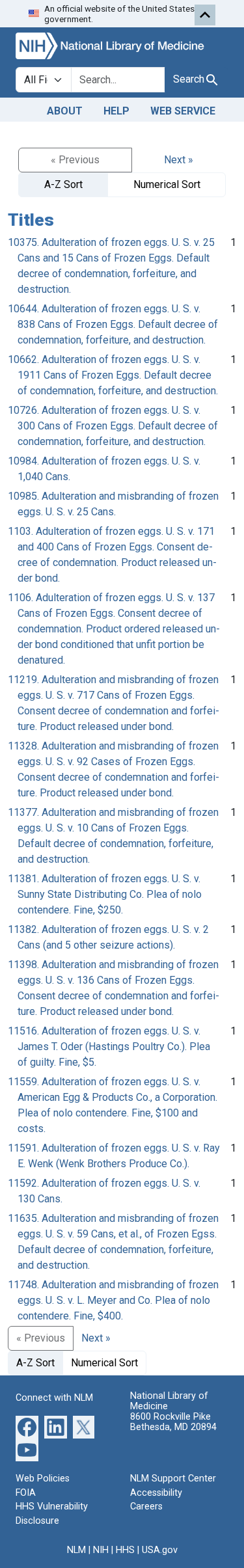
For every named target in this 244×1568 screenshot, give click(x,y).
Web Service (182, 111)
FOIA (26, 1492)
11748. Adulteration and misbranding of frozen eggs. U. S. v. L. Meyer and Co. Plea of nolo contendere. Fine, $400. (113, 1300)
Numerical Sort (166, 184)
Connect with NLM (54, 1397)
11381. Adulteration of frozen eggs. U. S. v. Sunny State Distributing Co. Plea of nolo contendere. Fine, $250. (105, 894)
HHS (125, 1550)
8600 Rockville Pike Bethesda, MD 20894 (173, 1422)
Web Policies (43, 1478)
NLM (76, 1550)
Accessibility (156, 1492)
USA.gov (160, 1550)
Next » (178, 160)
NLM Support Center (173, 1478)
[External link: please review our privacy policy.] (27, 1426)
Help (116, 111)
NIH (101, 1550)
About (65, 111)
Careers (146, 1506)
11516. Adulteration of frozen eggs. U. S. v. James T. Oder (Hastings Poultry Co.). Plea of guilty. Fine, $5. (109, 1046)
